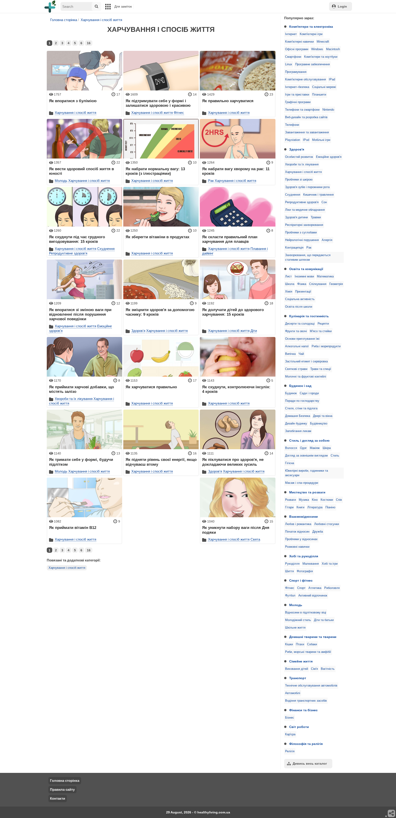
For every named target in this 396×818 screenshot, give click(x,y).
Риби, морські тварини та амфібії (308, 652)
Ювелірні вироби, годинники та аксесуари (306, 473)
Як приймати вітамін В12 (72, 527)
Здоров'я (296, 149)
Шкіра (327, 448)
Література (314, 507)
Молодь (295, 605)
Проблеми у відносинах (301, 539)
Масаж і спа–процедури (301, 482)
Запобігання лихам (298, 431)
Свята (255, 539)
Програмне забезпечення (312, 64)
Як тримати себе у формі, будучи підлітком (81, 461)
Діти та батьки (324, 620)
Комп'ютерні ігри (311, 34)
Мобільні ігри (321, 140)
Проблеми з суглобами (301, 232)
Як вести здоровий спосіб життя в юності (81, 171)
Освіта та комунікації (306, 269)
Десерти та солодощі (300, 323)
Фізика (301, 284)
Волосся (291, 448)
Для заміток (123, 6)
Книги (300, 507)
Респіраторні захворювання (304, 225)
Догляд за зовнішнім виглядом (306, 455)
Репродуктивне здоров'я (302, 202)
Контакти (57, 798)
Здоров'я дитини (296, 217)
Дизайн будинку (296, 423)
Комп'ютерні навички (299, 41)
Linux (288, 64)
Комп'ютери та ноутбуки (320, 56)
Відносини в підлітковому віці (305, 612)
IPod (306, 140)
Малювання (310, 563)
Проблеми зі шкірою (299, 179)
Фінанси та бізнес (303, 710)
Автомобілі (292, 693)
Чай (301, 354)
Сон (324, 202)
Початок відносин (297, 531)
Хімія (288, 291)
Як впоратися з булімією (73, 101)
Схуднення (292, 194)
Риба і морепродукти (326, 346)
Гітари (289, 507)
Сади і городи (309, 393)
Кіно (315, 499)
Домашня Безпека (297, 416)
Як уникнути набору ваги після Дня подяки (235, 529)
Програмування (295, 72)
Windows (317, 49)
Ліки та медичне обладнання (305, 209)
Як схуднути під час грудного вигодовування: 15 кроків (77, 239)
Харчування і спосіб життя (303, 172)
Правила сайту (62, 789)
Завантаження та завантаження (307, 132)
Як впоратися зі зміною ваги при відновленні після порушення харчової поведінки (80, 314)
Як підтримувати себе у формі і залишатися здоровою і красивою (158, 103)
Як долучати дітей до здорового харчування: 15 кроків (233, 312)
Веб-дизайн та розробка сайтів (306, 117)
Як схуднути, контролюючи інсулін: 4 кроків (236, 389)
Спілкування (317, 284)
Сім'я (314, 668)
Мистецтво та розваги (307, 492)
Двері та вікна (322, 416)
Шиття (289, 571)
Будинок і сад (300, 386)
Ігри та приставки (297, 94)
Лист (288, 276)
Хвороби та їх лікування (302, 164)
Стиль (335, 455)
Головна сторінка (63, 20)
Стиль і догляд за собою (309, 440)
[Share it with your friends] (391, 813)
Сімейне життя (301, 661)
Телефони (292, 124)
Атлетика (314, 588)
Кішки (289, 644)
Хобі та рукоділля (303, 556)
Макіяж (315, 448)
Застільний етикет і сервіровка (306, 361)
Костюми (327, 499)
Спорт (301, 588)
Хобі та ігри (330, 563)
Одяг (303, 448)
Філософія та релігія (306, 744)
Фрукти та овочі (296, 331)
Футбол (290, 595)
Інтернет (291, 34)
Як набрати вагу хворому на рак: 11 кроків (236, 171)
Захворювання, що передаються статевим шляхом (307, 257)
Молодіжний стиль (298, 620)
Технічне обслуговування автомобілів (311, 685)
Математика (325, 276)
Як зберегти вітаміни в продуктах (157, 237)
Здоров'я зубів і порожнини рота (307, 187)
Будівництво (318, 423)
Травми (316, 217)
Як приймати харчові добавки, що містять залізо (81, 389)
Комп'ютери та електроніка (311, 26)
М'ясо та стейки (321, 331)
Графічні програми (298, 102)
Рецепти (323, 323)
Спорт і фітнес (301, 580)
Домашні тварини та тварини (312, 637)
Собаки (312, 644)
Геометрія (336, 284)
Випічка (290, 354)
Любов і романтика (298, 524)
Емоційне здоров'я (328, 157)
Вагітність (328, 668)
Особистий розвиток (299, 157)
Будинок (291, 393)
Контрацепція (294, 247)
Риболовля (332, 588)
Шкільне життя (295, 627)
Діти (253, 331)
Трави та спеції (320, 369)
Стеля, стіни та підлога (301, 408)
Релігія (289, 751)
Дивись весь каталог (310, 763)
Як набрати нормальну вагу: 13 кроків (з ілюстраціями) (155, 171)
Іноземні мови (304, 276)
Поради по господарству (302, 400)
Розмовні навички (297, 546)
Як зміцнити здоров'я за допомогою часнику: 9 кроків (160, 312)
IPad (332, 79)
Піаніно (330, 507)
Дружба (317, 531)
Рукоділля (292, 563)
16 (89, 43)
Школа (289, 284)
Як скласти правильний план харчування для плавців (229, 239)
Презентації (303, 291)
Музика (304, 499)
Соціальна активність (300, 299)
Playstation (292, 140)
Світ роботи (299, 727)
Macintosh (333, 49)
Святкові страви (296, 369)
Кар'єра (290, 734)
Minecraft (323, 41)
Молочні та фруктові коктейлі (305, 376)
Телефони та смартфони (302, 109)
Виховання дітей (296, 668)
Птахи (300, 644)
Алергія (327, 240)
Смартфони (293, 56)
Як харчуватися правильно (151, 387)
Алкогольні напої (297, 346)
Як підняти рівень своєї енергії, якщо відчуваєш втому (161, 461)
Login (342, 6)
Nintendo (328, 109)
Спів (339, 499)
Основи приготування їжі (302, 338)
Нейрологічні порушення (302, 240)
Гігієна (289, 463)
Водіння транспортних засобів (306, 700)
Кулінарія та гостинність (309, 316)
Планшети (319, 94)
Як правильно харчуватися (227, 101)
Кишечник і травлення (318, 194)
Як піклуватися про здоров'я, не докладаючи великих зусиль (233, 461)
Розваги (290, 499)
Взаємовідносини (303, 516)
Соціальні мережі (324, 87)
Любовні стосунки (326, 524)
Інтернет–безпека (297, 87)
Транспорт (297, 678)
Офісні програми (296, 49)
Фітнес (289, 588)
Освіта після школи (298, 306)
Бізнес (289, 717)
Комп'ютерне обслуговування (305, 79)
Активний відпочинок (312, 595)
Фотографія (305, 571)
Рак (308, 247)
